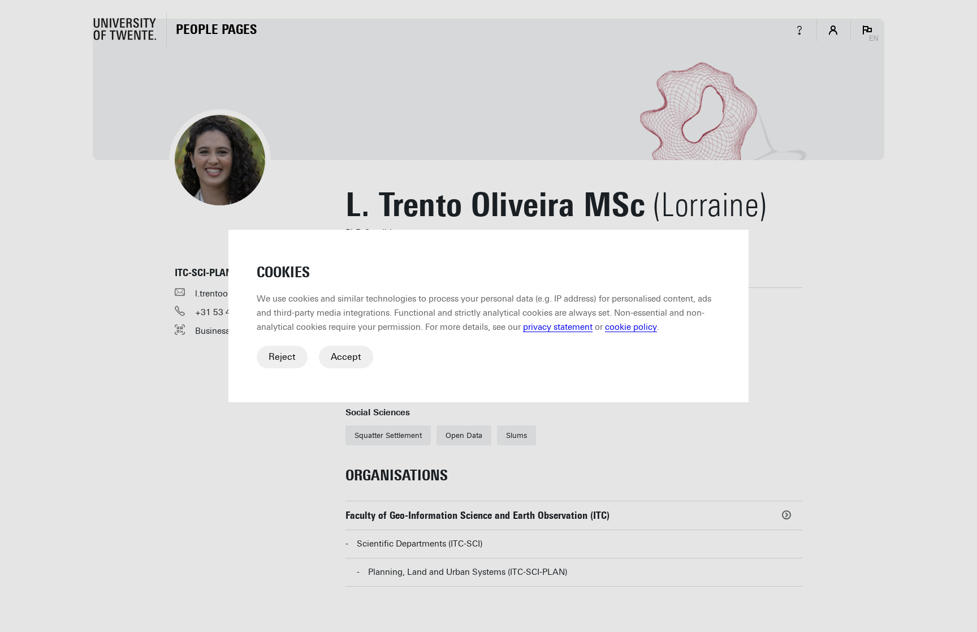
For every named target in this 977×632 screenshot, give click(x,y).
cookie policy (631, 327)
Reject (282, 356)
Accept (346, 356)
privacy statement (558, 327)
